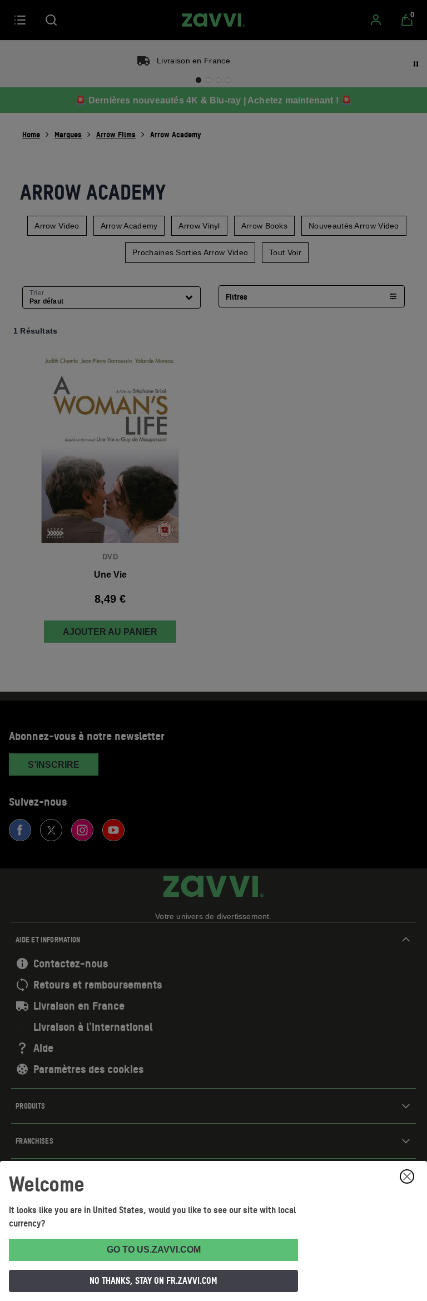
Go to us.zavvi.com (154, 1249)
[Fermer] (407, 1176)
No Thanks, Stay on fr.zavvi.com (153, 1280)
